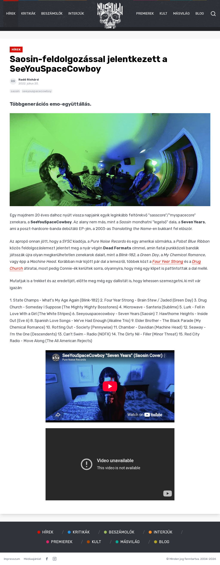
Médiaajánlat (32, 558)
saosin (15, 91)
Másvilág (181, 13)
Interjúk (76, 13)
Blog (200, 13)
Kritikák (28, 13)
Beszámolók (52, 13)
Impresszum (12, 558)
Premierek (145, 13)
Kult (163, 13)
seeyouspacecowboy (36, 91)
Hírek (10, 13)
